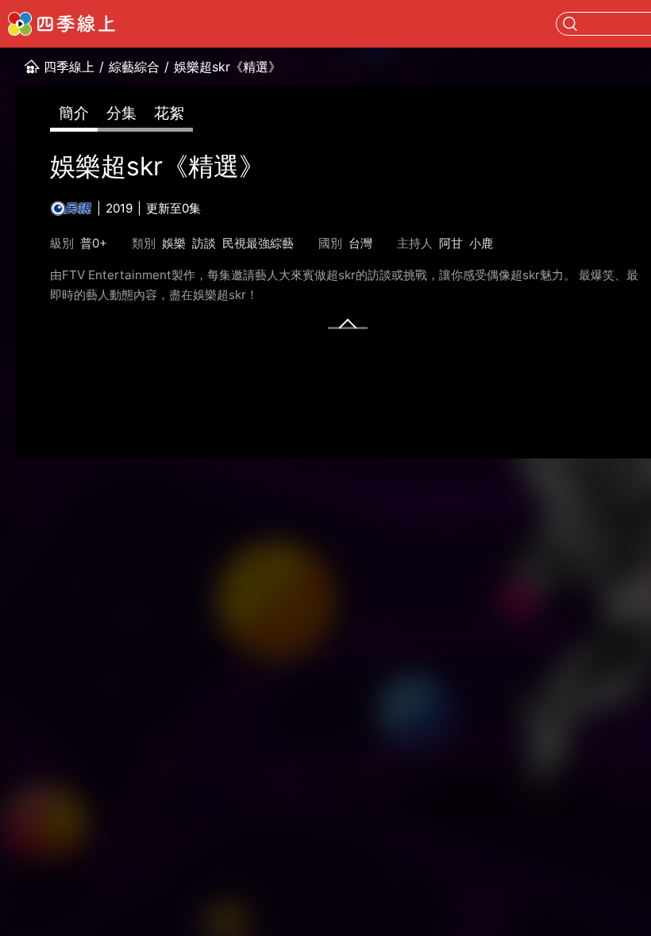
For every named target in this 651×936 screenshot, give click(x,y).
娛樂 (174, 243)
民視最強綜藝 (258, 243)
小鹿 (481, 243)
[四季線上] (61, 24)
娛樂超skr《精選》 (227, 67)
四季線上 (69, 67)
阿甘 (451, 243)
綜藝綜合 (134, 67)
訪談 (204, 243)
